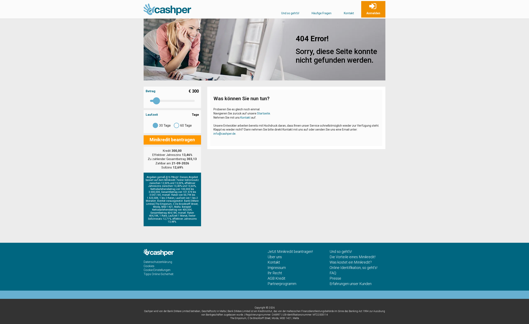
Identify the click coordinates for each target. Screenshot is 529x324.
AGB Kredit (276, 278)
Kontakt (349, 13)
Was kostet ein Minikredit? (351, 262)
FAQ (333, 273)
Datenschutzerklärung (158, 262)
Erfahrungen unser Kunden (351, 284)
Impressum (277, 267)
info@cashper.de (224, 133)
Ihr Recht (275, 273)
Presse (335, 278)
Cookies (149, 266)
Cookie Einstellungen (157, 270)
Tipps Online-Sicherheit (158, 274)
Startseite (263, 113)
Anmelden (373, 13)
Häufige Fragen (321, 13)
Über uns (275, 257)
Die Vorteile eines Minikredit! (352, 257)
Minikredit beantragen (172, 139)
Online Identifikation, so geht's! (353, 267)
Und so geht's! (290, 13)
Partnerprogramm (282, 284)
